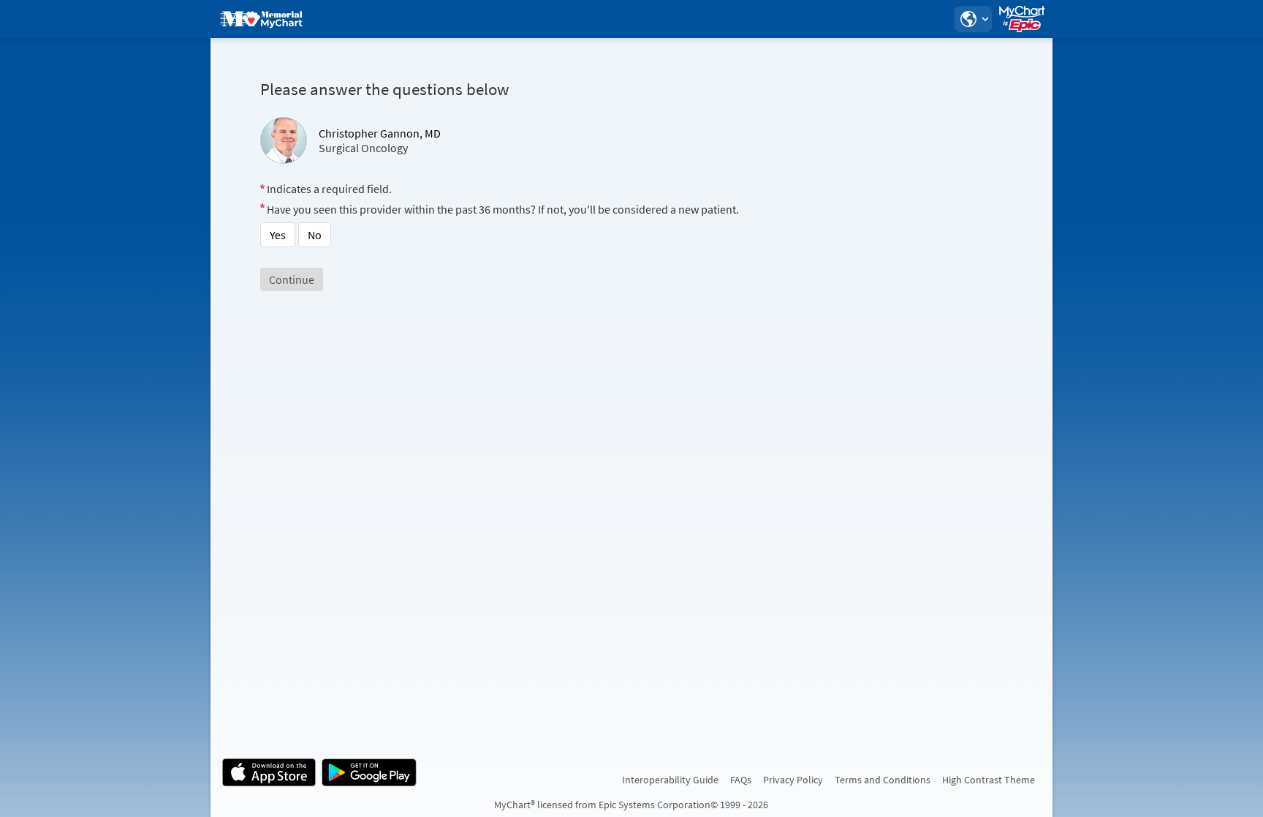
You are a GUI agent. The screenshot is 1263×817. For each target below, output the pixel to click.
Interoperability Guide (670, 779)
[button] (973, 19)
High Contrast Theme (988, 779)
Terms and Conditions (882, 779)
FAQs (740, 779)
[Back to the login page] (261, 19)
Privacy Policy (793, 779)
